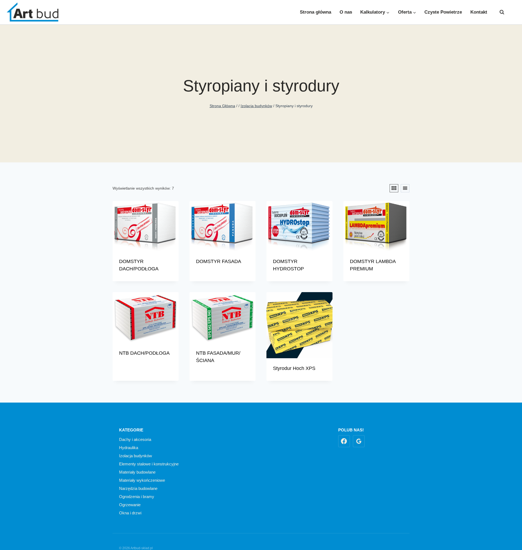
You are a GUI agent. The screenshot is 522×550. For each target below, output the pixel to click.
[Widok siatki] (394, 188)
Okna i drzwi (130, 513)
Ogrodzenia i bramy (136, 496)
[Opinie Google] (359, 441)
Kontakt (478, 12)
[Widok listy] (405, 188)
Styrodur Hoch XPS (294, 368)
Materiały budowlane (137, 472)
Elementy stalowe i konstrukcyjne (149, 464)
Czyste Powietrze (443, 12)
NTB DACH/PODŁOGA (144, 353)
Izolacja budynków (135, 455)
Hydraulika (128, 447)
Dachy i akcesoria (135, 439)
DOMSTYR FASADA (218, 261)
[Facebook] (511, 12)
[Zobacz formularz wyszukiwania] (499, 12)
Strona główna (315, 12)
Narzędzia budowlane (138, 488)
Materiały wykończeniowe (142, 480)
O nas (346, 12)
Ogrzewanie (130, 504)
